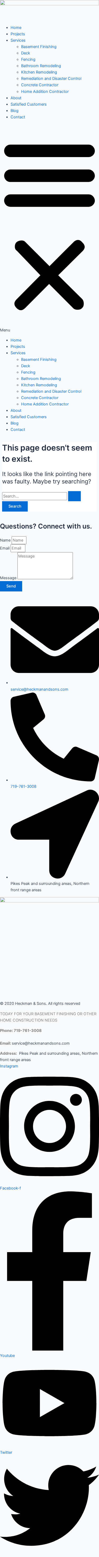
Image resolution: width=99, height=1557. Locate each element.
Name (6, 540)
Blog (14, 110)
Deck (25, 53)
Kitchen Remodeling (39, 72)
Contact (18, 117)
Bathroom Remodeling (41, 65)
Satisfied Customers (29, 104)
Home (16, 27)
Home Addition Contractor (45, 91)
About (16, 98)
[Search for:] (41, 496)
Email (5, 548)
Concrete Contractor (39, 85)
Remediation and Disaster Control (51, 78)
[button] (49, 228)
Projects (18, 34)
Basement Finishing (38, 46)
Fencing (28, 59)
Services (18, 40)
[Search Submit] (74, 496)
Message (8, 578)
